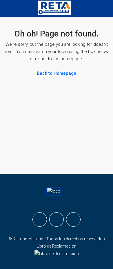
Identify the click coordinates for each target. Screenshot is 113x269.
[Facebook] (39, 219)
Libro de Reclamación (56, 246)
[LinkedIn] (73, 219)
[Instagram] (56, 219)
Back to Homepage (56, 73)
